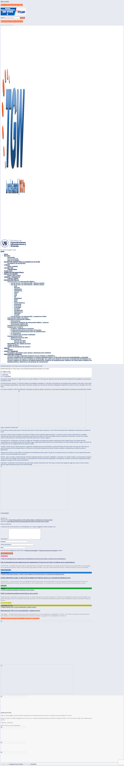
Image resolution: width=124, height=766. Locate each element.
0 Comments (7, 376)
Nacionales (5, 374)
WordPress (34, 764)
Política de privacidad (31, 550)
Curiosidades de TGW (6, 605)
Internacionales (5, 572)
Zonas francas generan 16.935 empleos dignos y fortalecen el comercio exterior (31, 520)
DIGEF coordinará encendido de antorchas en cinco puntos (19, 593)
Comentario (4, 539)
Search (2, 18)
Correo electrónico (6, 544)
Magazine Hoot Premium (16, 764)
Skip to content (5, 1)
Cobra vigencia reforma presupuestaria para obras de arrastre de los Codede (28, 521)
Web (2, 547)
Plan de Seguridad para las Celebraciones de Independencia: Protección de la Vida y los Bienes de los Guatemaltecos (38, 562)
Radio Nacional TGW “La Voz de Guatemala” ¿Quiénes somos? (20, 610)
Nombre (3, 541)
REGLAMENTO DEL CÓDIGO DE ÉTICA (19, 343)
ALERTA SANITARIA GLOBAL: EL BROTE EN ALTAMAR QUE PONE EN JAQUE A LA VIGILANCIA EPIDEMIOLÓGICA (36, 578)
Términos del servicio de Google (48, 550)
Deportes (3, 588)
